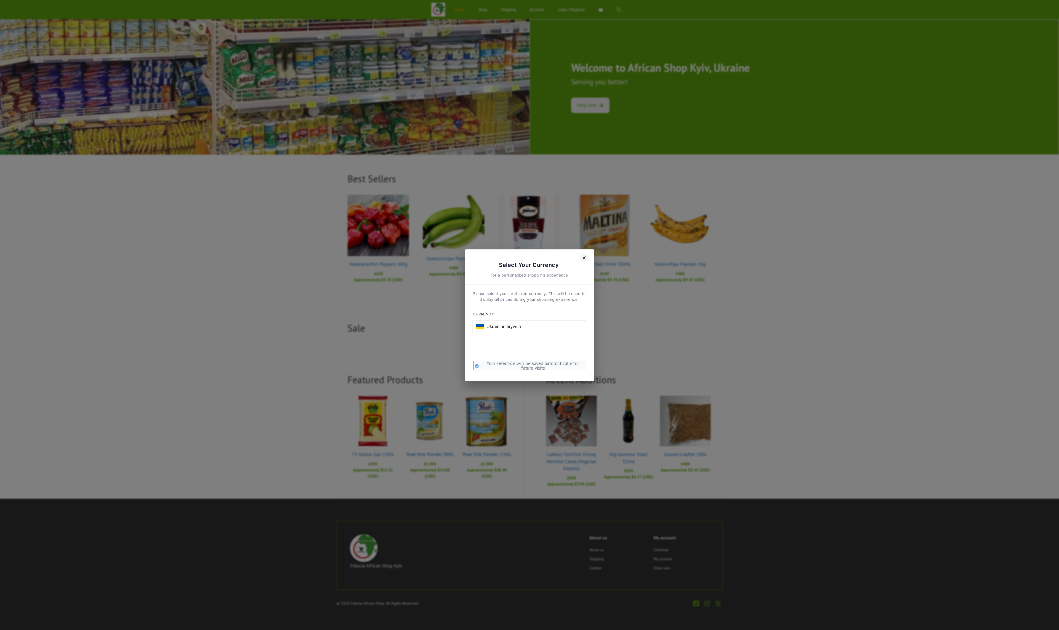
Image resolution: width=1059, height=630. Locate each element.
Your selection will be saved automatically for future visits (533, 366)
